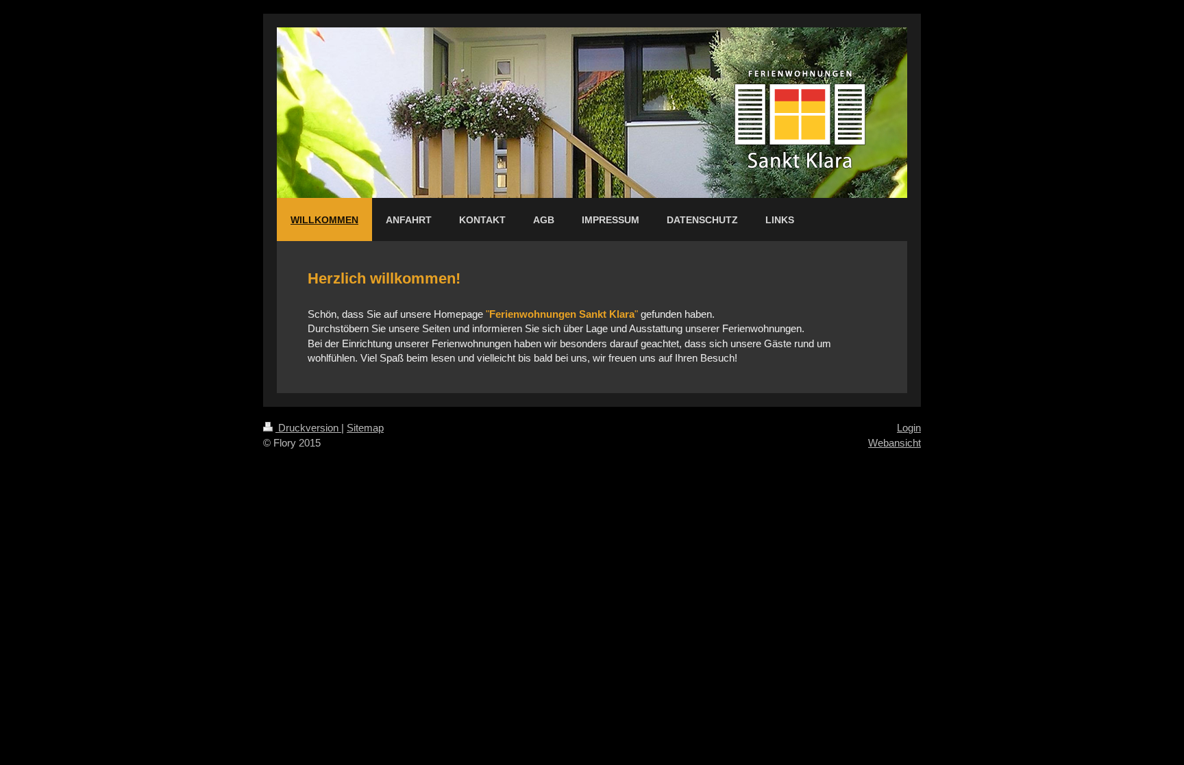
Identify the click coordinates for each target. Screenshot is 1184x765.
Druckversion (308, 428)
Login (909, 428)
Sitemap (365, 428)
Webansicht (894, 443)
